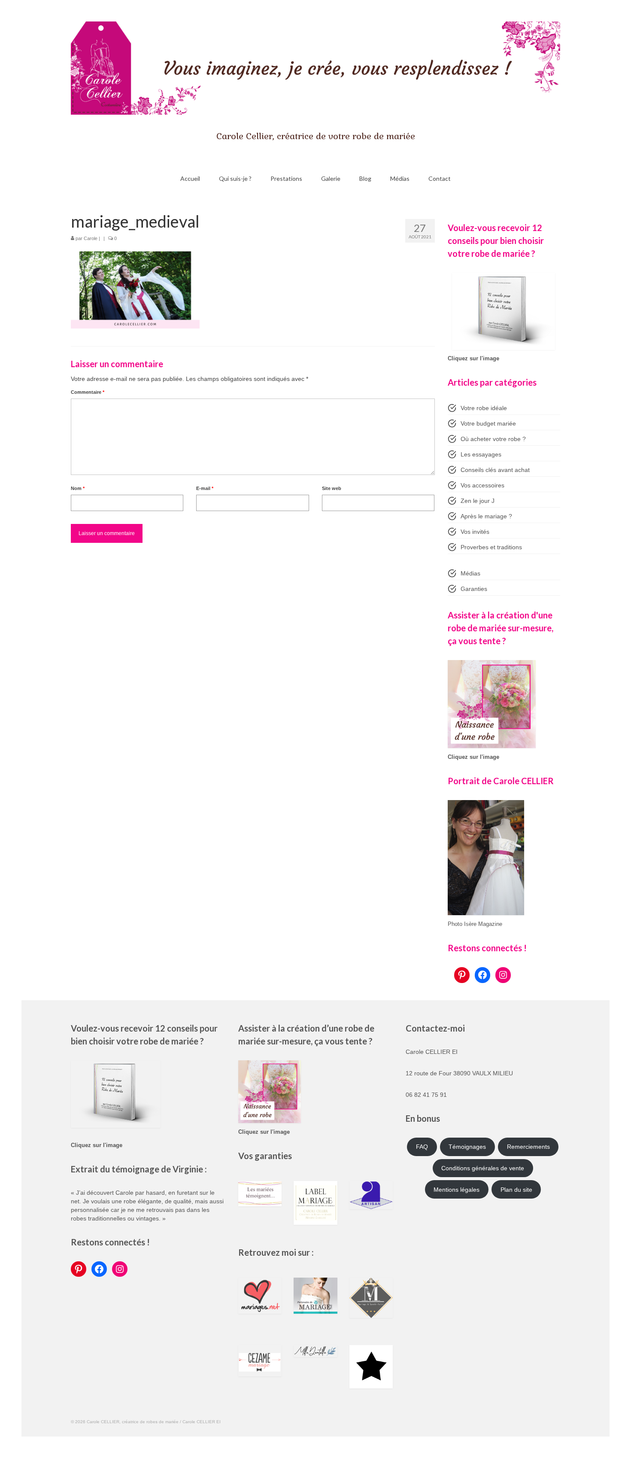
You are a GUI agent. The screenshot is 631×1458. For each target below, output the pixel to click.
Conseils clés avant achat (495, 469)
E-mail (204, 488)
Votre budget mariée (488, 423)
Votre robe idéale (484, 408)
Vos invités (475, 531)
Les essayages (481, 454)
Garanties (474, 588)
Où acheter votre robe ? (493, 438)
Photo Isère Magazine (475, 924)
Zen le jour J (477, 500)
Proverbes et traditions (491, 547)
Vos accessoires (482, 485)
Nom (78, 488)
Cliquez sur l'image (473, 359)
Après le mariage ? (486, 516)
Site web (331, 488)
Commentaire (87, 392)
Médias (470, 573)
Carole (90, 238)
